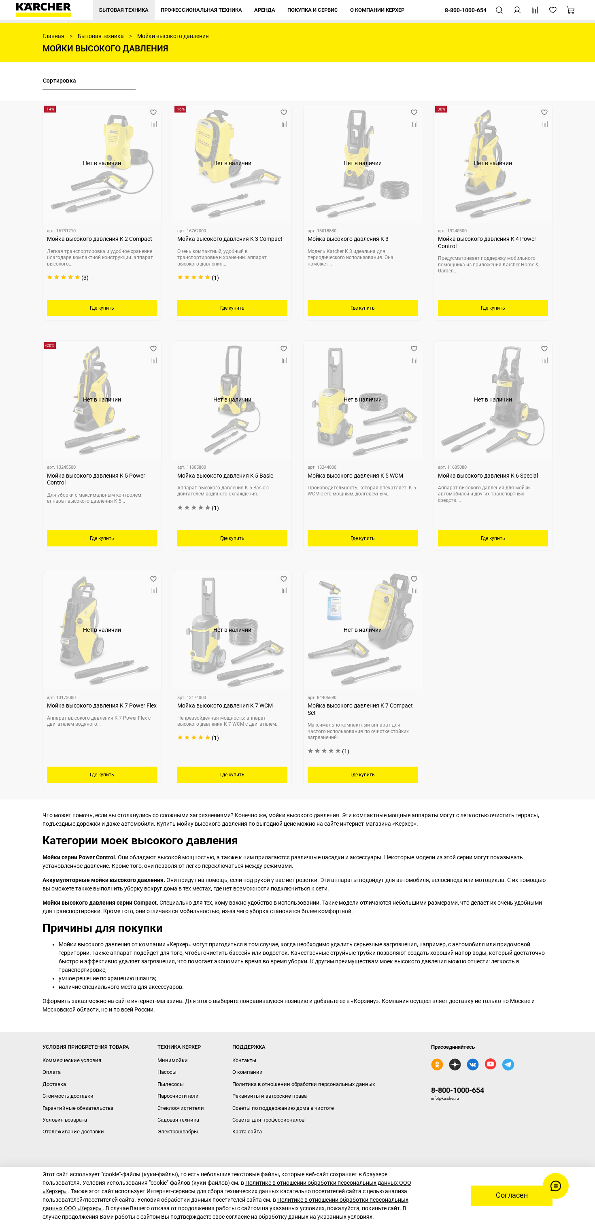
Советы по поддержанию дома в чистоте (283, 1108)
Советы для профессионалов (268, 1120)
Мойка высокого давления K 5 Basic (225, 475)
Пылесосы (170, 1084)
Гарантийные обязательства (77, 1108)
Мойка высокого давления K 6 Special (488, 475)
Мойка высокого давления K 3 (348, 239)
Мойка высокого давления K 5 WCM (355, 475)
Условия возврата (64, 1120)
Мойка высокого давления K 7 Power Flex (102, 705)
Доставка (54, 1084)
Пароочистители (178, 1096)
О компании (247, 1072)
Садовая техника (178, 1120)
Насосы (166, 1072)
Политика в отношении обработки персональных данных (303, 1084)
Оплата (51, 1072)
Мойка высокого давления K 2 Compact (99, 239)
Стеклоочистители (180, 1108)
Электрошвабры (177, 1131)
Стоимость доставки (68, 1096)
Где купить (102, 308)
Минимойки (172, 1060)
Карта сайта (247, 1131)
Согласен (512, 1195)
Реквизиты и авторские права (269, 1096)
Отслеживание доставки (73, 1131)
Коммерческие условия (71, 1060)
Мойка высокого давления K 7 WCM (225, 705)
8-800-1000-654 (457, 1090)
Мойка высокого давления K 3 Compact (230, 239)
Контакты (244, 1060)
